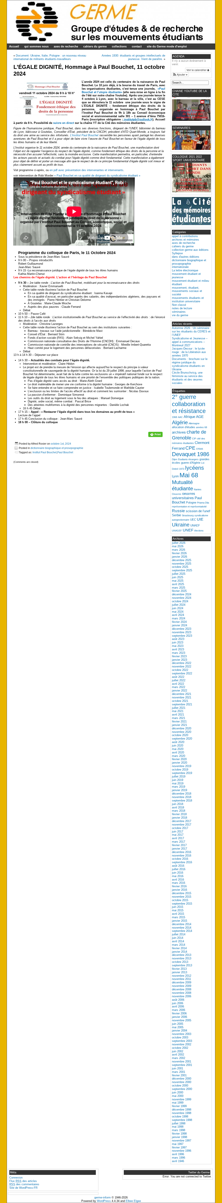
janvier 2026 (179, 556)
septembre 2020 (182, 738)
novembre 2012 (181, 975)
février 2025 (179, 591)
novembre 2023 (181, 632)
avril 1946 (178, 1161)
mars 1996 (178, 1157)
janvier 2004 (179, 1030)
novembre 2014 (181, 927)
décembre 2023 (181, 628)
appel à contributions (185, 236)
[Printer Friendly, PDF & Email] (155, 436)
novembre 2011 (181, 979)
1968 (174, 417)
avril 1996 (178, 1154)
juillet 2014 (178, 934)
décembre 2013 (181, 955)
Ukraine (180, 525)
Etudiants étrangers (188, 459)
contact (137, 46)
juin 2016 (177, 872)
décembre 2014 (181, 924)
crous (199, 448)
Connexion (16, 1177)
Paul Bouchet (65, 452)
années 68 (201, 427)
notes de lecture (182, 308)
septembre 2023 (182, 635)
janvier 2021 (179, 725)
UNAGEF (177, 530)
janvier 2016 (179, 889)
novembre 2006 (181, 996)
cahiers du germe (95, 46)
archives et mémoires (185, 239)
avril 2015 (178, 913)
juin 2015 (177, 906)
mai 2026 (177, 546)
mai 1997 (177, 1144)
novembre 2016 (181, 855)
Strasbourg (188, 515)
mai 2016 (177, 876)
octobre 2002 (180, 1047)
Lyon (175, 476)
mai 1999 (177, 1102)
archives (179, 432)
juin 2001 (177, 1068)
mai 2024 (177, 611)
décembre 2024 (181, 594)
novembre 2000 (181, 1082)
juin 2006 (177, 1003)
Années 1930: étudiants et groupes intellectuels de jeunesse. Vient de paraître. (133, 57)
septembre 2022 (182, 673)
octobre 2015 (180, 900)
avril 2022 (178, 683)
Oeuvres (176, 494)
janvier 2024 (179, 625)
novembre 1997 (181, 1140)
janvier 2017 (179, 848)
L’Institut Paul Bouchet (84, 135)
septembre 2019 (182, 773)
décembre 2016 (181, 852)
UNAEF (195, 525)
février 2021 (179, 721)
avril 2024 (178, 615)
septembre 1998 (182, 1120)
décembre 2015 (181, 893)
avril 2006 (178, 1006)
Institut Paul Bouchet (45, 452)
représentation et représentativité (189, 506)
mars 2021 (178, 718)
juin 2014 (177, 937)
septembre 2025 (182, 570)
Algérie (180, 422)
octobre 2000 (180, 1085)
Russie (178, 510)
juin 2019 (177, 780)
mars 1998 (178, 1130)
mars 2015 (178, 917)
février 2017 (179, 845)
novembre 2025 (181, 563)
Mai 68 (189, 475)
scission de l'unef (198, 511)
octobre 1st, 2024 (61, 443)
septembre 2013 (182, 965)
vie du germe (180, 315)
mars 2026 (178, 549)
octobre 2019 (180, 769)
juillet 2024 (178, 604)
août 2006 (178, 999)
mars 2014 (178, 944)
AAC (180, 417)
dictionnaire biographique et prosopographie (57, 448)
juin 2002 (177, 1051)
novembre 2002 (181, 1044)
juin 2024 (177, 608)
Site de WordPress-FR (23, 1187)
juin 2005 (177, 1023)
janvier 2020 (179, 762)
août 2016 (178, 865)
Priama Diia (203, 502)
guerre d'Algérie (190, 462)
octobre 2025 (180, 566)
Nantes (197, 489)
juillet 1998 (178, 1123)
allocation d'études (183, 427)
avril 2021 (178, 714)
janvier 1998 (179, 1137)
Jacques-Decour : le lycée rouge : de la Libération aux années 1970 (189, 352)
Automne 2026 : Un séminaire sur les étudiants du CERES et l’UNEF (191, 331)
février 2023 (179, 656)
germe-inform (102, 1197)
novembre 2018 (181, 797)
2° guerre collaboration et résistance (189, 404)
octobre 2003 (180, 1037)
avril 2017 (178, 838)
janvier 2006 (179, 1016)
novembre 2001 (181, 1061)
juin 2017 (177, 831)
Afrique (189, 417)
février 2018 (179, 814)
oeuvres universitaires (183, 496)
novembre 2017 (181, 824)
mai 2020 (177, 749)
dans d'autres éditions (185, 256)
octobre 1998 (180, 1116)
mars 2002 (178, 1058)
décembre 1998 (181, 1109)
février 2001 (179, 1075)
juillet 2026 (178, 542)
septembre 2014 (182, 931)
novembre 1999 (181, 1099)
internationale (180, 267)
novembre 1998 (181, 1113)
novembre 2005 (181, 1020)
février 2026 (179, 553)
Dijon (174, 459)
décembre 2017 (181, 821)
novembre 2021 (181, 697)
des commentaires (24, 1184)
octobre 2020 (180, 735)
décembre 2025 (181, 560)
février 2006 (179, 1013)
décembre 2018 (181, 793)
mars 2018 (178, 810)
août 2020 (178, 742)
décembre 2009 (181, 982)
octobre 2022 (180, 670)
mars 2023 (178, 652)
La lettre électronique (185, 270)
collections (119, 46)
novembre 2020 (181, 731)
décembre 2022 (181, 663)
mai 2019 (177, 783)
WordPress (104, 1201)
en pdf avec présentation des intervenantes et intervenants (86, 170)
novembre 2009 (181, 986)
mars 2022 (178, 687)
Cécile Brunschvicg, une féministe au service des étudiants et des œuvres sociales (187, 378)
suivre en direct (63, 123)
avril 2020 (178, 752)
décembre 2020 (181, 728)
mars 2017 (178, 841)
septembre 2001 (182, 1065)
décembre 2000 (181, 1078)
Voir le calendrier (196, 70)
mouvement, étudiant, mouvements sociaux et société (187, 291)
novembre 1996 (181, 1150)
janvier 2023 (179, 659)
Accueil (14, 46)
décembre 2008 (181, 989)
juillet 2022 (178, 680)
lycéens (194, 468)
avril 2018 (178, 807)
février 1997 (179, 1147)
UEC (193, 519)
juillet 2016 (178, 869)
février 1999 (179, 1106)
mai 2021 (177, 711)
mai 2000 (177, 1096)
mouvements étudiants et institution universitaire (188, 299)
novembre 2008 (181, 992)
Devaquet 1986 (190, 454)
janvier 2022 (179, 690)
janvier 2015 (179, 920)
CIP (194, 438)
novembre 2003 (181, 1034)
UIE (200, 519)
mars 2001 (178, 1071)
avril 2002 (178, 1054)
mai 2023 (177, 646)
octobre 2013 (180, 961)
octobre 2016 (180, 858)
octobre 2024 (180, 601)
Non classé (179, 304)
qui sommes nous (36, 46)
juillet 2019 (178, 776)
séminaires (179, 311)
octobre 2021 (180, 701)
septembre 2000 (182, 1089)
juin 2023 (177, 642)
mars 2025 (178, 587)
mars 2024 (178, 618)
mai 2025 (177, 580)
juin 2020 (177, 745)
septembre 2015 (182, 903)
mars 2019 (178, 786)
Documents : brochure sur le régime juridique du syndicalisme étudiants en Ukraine (189, 364)
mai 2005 (177, 1027)
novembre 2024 (181, 597)
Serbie (176, 515)
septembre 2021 (182, 704)
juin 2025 (177, 577)
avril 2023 (178, 649)
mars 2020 (178, 756)
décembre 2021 (181, 694)
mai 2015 (177, 910)
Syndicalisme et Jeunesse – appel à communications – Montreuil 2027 (189, 342)
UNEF (188, 530)
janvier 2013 (179, 972)
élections (199, 530)
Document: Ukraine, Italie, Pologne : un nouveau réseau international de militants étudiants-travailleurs (49, 57)
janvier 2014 (179, 951)
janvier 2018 (179, 817)
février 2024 (179, 621)
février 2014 (179, 948)
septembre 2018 (182, 800)
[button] (180, 74)
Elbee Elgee (133, 1201)
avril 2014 (178, 941)
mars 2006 (178, 1010)
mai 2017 (177, 834)
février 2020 (179, 759)
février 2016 (179, 886)
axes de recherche (66, 46)
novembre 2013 (181, 958)
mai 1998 (177, 1126)
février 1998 (179, 1133)
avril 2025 (178, 584)
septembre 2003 (182, 1041)
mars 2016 (178, 882)
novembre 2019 (181, 766)
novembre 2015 (181, 896)
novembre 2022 (181, 666)
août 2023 (178, 639)
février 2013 (179, 968)
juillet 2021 (178, 707)
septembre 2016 (182, 862)
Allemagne (194, 423)
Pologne (191, 502)
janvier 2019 (179, 790)
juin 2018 (177, 804)
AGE (200, 417)
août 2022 (178, 676)
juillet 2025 (178, 573)
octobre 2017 (180, 828)
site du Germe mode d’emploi (167, 46)
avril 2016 (178, 879)
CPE (190, 448)
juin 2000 (177, 1092)
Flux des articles (23, 1181)
